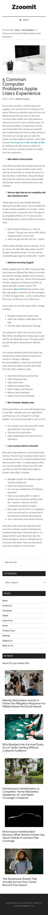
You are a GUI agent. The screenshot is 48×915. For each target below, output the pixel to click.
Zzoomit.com (27, 903)
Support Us (7, 640)
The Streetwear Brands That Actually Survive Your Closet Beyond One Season (19, 882)
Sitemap (6, 635)
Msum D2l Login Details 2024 (15, 663)
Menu (26, 20)
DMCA (5, 615)
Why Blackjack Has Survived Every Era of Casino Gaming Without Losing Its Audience (23, 747)
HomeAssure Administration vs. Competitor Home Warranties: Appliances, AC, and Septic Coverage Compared (21, 793)
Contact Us (7, 605)
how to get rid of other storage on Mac (27, 142)
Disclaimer (7, 610)
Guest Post (7, 620)
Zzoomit (24, 7)
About (5, 600)
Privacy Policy (8, 630)
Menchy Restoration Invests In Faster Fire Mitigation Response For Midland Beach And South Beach (23, 703)
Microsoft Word (21, 289)
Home (5, 625)
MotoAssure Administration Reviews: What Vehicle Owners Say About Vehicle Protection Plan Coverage (23, 836)
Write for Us (7, 645)
